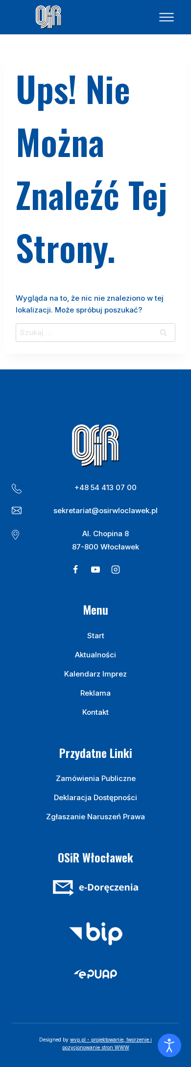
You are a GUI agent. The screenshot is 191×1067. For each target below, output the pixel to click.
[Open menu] (166, 17)
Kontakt (95, 712)
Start (95, 635)
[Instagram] (115, 569)
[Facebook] (75, 569)
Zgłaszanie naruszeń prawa (95, 816)
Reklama (95, 693)
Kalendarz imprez (95, 673)
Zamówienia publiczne (96, 778)
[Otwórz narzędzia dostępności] (169, 1045)
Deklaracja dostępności (95, 797)
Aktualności (95, 654)
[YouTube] (95, 569)
